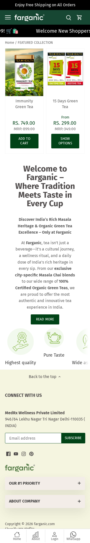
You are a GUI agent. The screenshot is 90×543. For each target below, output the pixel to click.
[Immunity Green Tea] (24, 72)
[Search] (68, 17)
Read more (45, 319)
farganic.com (44, 524)
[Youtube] (16, 453)
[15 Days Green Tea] (65, 68)
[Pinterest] (31, 453)
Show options (65, 141)
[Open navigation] (8, 17)
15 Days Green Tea (65, 104)
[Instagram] (24, 453)
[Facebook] (8, 453)
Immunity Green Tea (24, 104)
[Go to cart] (79, 17)
